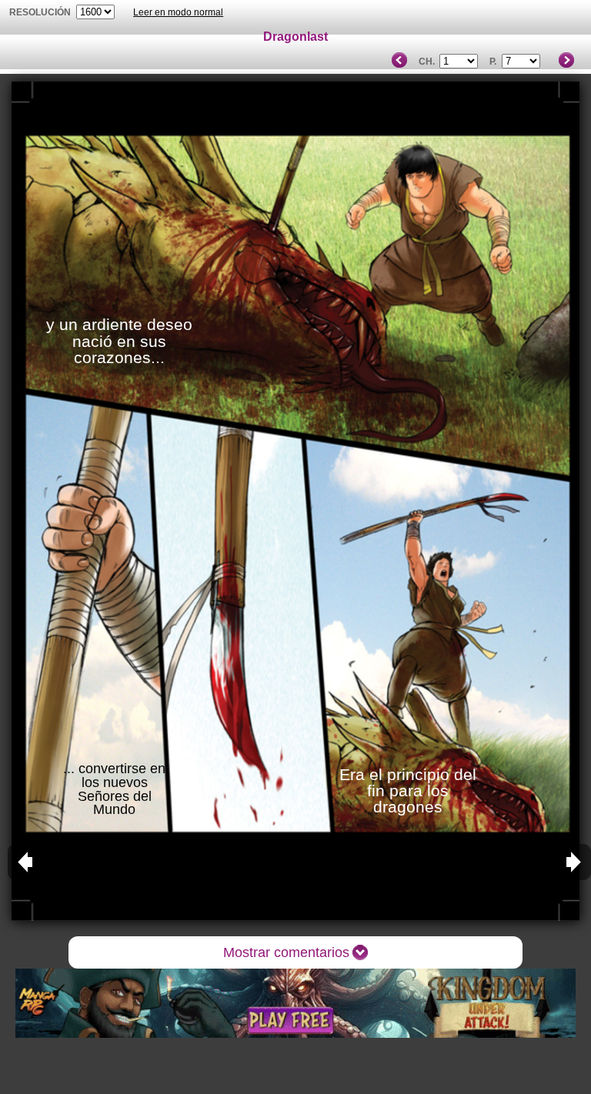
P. (492, 61)
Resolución (40, 12)
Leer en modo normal (178, 12)
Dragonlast (295, 36)
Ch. (427, 61)
